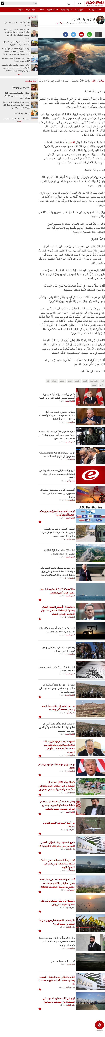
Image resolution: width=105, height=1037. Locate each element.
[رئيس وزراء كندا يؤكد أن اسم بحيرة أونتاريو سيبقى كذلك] (90, 397)
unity (102, 384)
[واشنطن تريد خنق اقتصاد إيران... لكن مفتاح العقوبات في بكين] (90, 903)
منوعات (20, 9)
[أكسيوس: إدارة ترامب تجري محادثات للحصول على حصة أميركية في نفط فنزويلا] (90, 494)
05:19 (62, 401)
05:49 (62, 441)
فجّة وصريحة (30, 9)
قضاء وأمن (71, 480)
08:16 (63, 889)
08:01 (62, 595)
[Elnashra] (95, 2)
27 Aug (62, 712)
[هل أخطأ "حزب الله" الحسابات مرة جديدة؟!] (34, 24)
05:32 (62, 422)
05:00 (62, 927)
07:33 (62, 792)
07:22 (62, 654)
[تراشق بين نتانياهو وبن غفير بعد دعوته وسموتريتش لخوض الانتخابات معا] (90, 455)
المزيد (19, 74)
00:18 (61, 948)
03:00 (62, 907)
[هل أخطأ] (90, 825)
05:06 (62, 771)
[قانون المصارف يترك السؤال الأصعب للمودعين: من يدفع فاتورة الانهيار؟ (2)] (90, 845)
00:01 (62, 695)
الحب (70, 380)
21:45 (63, 870)
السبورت (69, 3)
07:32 (62, 617)
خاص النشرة (60, 22)
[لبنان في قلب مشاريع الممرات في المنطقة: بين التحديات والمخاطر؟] (90, 1001)
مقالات (41, 9)
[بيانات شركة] (90, 592)
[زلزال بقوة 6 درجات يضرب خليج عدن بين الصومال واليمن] (90, 669)
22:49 (64, 539)
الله (94, 80)
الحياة (85, 380)
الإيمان (71, 142)
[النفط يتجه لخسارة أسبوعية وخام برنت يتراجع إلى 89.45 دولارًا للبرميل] (90, 631)
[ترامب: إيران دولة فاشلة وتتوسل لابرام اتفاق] (90, 767)
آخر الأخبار (32, 17)
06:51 (62, 673)
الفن (79, 3)
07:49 (62, 755)
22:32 (62, 734)
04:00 (63, 829)
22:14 (62, 578)
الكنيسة (77, 380)
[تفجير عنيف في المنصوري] (90, 962)
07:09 (62, 556)
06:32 (62, 500)
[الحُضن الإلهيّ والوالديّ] (34, 87)
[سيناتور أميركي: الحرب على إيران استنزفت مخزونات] (90, 416)
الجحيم (94, 384)
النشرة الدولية (52, 9)
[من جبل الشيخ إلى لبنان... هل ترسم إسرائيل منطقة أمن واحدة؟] (90, 708)
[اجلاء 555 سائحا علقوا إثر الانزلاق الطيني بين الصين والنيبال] (90, 553)
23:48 (62, 459)
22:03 (62, 812)
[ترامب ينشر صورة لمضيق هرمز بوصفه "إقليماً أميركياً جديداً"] (34, 59)
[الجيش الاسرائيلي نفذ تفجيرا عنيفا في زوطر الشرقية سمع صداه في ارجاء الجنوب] (90, 475)
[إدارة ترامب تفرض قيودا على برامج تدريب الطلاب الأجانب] (90, 650)
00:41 (64, 480)
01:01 (63, 964)
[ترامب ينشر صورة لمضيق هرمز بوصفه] (90, 514)
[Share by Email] (81, 34)
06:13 (62, 634)
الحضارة (62, 380)
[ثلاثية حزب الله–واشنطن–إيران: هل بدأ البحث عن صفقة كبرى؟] (90, 923)
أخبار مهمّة (79, 9)
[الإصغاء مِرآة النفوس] (34, 113)
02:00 (62, 1005)
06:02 (62, 517)
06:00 (63, 849)
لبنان (101, 80)
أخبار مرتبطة (30, 81)
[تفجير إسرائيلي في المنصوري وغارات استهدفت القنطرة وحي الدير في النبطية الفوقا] (90, 864)
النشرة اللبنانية (66, 9)
